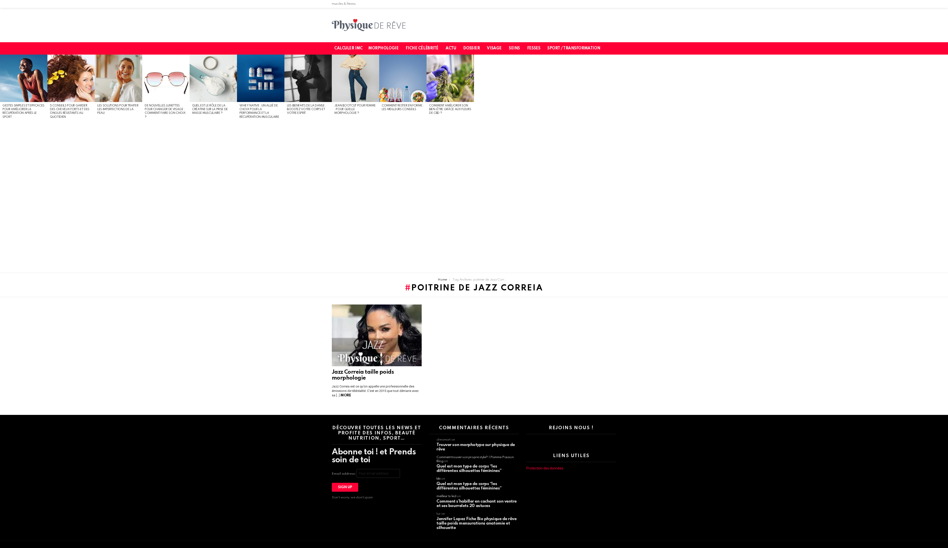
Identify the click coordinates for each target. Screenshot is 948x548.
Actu (451, 48)
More (345, 395)
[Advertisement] (23, 196)
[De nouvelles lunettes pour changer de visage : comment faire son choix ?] (166, 78)
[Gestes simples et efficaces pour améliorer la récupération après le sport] (23, 78)
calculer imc (348, 48)
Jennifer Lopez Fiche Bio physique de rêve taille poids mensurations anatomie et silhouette (476, 523)
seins (514, 48)
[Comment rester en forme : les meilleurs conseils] (403, 78)
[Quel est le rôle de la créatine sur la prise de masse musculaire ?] (213, 78)
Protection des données (544, 468)
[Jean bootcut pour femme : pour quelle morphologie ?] (355, 78)
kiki (438, 478)
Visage (494, 48)
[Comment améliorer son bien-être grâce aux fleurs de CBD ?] (450, 78)
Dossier (471, 48)
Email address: (344, 473)
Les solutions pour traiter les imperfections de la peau (117, 109)
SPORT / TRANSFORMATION (573, 48)
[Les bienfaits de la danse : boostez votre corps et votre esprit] (308, 78)
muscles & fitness (344, 3)
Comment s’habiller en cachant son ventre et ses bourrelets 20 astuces (476, 503)
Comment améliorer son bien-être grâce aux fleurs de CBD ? (450, 109)
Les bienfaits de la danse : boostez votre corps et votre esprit (306, 109)
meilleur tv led (446, 496)
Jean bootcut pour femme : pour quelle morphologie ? (354, 109)
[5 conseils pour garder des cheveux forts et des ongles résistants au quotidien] (71, 78)
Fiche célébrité (422, 48)
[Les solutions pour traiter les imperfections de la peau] (118, 78)
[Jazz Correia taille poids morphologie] (377, 335)
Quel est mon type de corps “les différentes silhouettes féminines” (469, 468)
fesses (533, 48)
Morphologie (383, 48)
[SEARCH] (615, 48)
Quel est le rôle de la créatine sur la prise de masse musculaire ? (210, 109)
